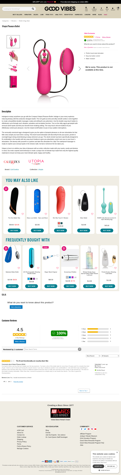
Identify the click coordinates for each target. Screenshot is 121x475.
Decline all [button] (111, 466)
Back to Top (83, 390)
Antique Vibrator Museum (88, 436)
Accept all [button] (98, 466)
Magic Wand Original (51, 272)
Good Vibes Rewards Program (90, 440)
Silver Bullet (83, 218)
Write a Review (106, 37)
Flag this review (18, 381)
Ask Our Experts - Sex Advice (55, 435)
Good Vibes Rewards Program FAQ (92, 443)
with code (44, 2)
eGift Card (20, 430)
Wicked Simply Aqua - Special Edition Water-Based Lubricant (89, 273)
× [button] (117, 452)
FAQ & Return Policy (24, 446)
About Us (20, 433)
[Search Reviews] (79, 349)
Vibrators (14, 21)
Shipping (20, 439)
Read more (104, 462)
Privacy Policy (22, 442)
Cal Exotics (14, 169)
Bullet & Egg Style (24, 21)
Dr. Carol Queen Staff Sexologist (56, 437)
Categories (5, 21)
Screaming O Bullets (70, 272)
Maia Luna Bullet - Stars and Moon (37, 218)
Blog (47, 430)
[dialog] (105, 461)
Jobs (81, 445)
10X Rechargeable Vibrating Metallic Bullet (31, 272)
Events (48, 433)
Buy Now (14, 230)
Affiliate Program (85, 434)
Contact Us (20, 435)
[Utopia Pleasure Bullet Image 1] (54, 68)
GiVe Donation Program (88, 438)
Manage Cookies (22, 448)
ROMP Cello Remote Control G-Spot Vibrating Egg (106, 218)
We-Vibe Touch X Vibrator (60, 218)
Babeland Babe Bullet (12, 272)
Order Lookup (21, 437)
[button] (80, 69)
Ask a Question (88, 47)
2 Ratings (97, 37)
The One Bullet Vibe (14, 218)
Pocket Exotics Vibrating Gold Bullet (109, 272)
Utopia (40, 169)
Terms (19, 444)
